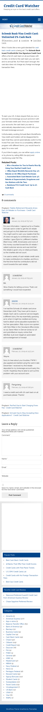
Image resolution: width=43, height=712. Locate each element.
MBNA (8, 663)
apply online (35, 152)
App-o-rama (11, 621)
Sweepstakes (11, 682)
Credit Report (11, 645)
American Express (13, 619)
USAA (8, 692)
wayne (15, 301)
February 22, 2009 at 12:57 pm (23, 351)
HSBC (8, 658)
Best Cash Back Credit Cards (17, 560)
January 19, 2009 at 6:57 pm (22, 221)
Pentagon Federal (13, 671)
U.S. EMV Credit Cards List (16, 572)
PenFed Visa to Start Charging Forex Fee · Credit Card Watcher (20, 406)
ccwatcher (25, 40)
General (9, 656)
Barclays (9, 629)
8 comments (9, 195)
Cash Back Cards (12, 637)
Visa (7, 695)
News (8, 669)
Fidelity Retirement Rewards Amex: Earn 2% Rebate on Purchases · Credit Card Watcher (20, 210)
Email (4, 467)
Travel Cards (11, 685)
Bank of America (12, 627)
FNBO (8, 653)
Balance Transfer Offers (15, 624)
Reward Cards (11, 674)
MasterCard (10, 661)
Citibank (9, 642)
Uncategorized (12, 687)
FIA (7, 650)
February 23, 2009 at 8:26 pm (22, 387)
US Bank (9, 690)
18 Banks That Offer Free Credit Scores (21, 564)
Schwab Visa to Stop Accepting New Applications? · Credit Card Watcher (20, 414)
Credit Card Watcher (21, 5)
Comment (6, 435)
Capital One (10, 634)
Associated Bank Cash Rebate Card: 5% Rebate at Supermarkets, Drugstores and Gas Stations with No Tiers (22, 179)
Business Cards (12, 632)
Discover (9, 648)
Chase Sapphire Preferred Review (19, 602)
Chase (8, 640)
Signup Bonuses (12, 677)
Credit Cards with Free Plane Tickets (20, 568)
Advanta (9, 616)
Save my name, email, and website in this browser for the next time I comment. (21, 489)
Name (5, 459)
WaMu (8, 698)
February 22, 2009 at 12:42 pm (23, 304)
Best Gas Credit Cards (14, 582)
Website (5, 476)
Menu (5, 19)
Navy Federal (11, 666)
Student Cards (11, 679)
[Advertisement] (21, 91)
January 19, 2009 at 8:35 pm (22, 278)
